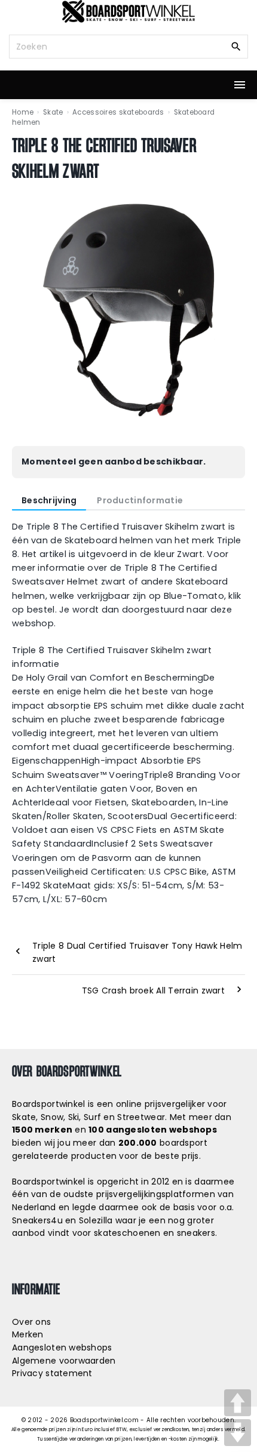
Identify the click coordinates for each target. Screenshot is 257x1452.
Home (22, 112)
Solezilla (96, 1220)
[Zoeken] (236, 46)
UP (237, 1402)
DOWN (237, 1432)
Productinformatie (140, 500)
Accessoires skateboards (118, 112)
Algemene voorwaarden (64, 1361)
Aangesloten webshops (62, 1347)
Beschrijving (49, 500)
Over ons (31, 1322)
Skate (53, 112)
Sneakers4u (37, 1220)
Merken (28, 1334)
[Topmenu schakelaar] (240, 85)
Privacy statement (52, 1373)
